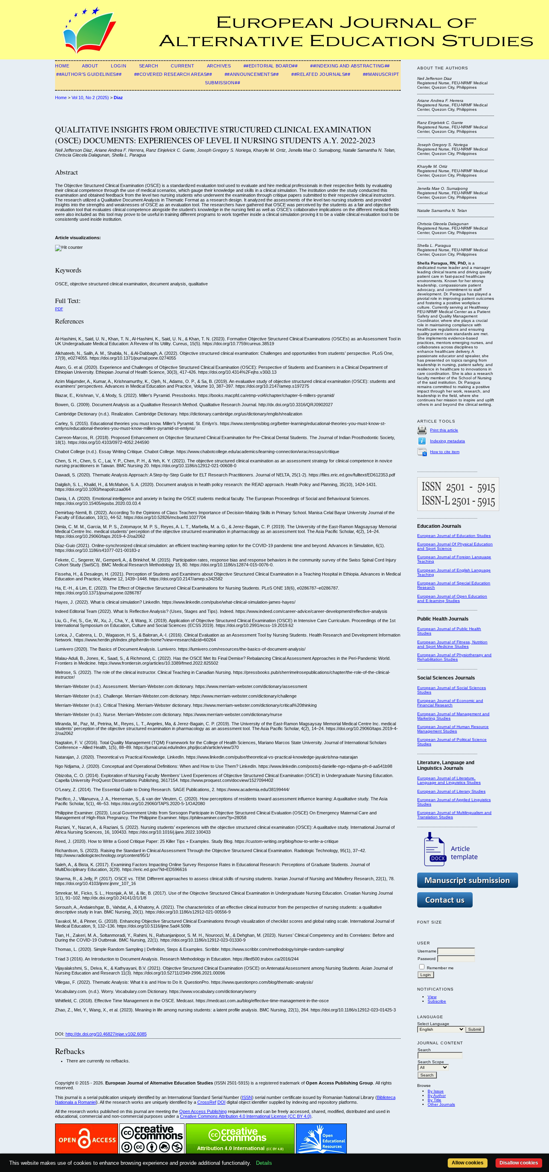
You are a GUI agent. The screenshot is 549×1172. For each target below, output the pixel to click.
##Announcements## (252, 74)
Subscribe (437, 1001)
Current (182, 65)
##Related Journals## (320, 74)
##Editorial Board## (271, 65)
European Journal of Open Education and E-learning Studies (452, 598)
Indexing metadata (447, 441)
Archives (219, 65)
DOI (221, 1102)
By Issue (436, 1091)
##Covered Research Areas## (173, 74)
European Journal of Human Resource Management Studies (453, 728)
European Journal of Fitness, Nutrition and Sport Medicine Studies (452, 644)
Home (62, 65)
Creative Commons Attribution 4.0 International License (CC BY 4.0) (245, 1116)
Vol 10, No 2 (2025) (90, 97)
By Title (434, 1100)
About (90, 65)
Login (118, 65)
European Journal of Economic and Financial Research (450, 702)
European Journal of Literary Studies (451, 791)
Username (427, 951)
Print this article (444, 430)
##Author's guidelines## (88, 74)
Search (148, 65)
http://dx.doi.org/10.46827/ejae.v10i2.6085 (106, 1034)
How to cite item (444, 452)
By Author (437, 1095)
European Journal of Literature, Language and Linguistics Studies (449, 780)
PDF (59, 309)
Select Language (433, 1023)
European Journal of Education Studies (454, 535)
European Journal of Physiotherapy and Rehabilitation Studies (454, 657)
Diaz (118, 97)
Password (427, 958)
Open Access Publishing (203, 1111)
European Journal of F (438, 557)
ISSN (247, 1097)
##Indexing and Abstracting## (350, 65)
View (432, 997)
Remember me (440, 968)
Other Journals (441, 1104)
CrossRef (206, 1102)
